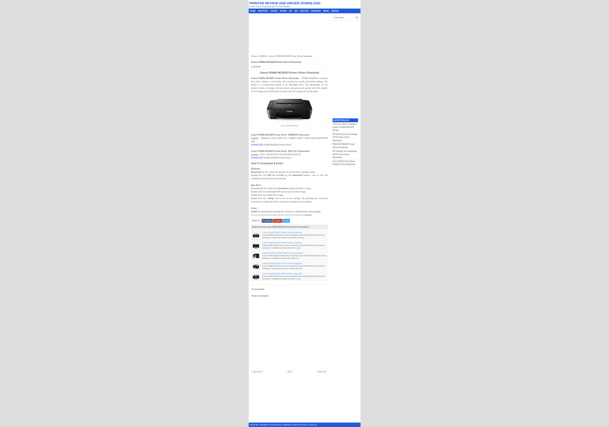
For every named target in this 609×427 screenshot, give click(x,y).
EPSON (283, 11)
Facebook (267, 221)
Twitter (286, 221)
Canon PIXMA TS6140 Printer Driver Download (282, 253)
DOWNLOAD (257, 145)
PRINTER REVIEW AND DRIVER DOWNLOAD (284, 3)
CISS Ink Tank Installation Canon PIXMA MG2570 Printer (345, 127)
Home (253, 11)
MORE (326, 11)
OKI (296, 11)
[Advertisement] (275, 33)
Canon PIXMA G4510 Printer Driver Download (282, 243)
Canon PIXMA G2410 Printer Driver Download (282, 232)
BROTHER (263, 11)
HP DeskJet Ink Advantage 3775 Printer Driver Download (345, 137)
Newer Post (257, 372)
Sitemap (287, 425)
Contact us (312, 425)
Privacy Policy (276, 425)
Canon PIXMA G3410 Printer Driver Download (282, 274)
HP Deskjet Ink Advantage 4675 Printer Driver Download (345, 154)
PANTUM (304, 11)
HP (290, 11)
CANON (273, 11)
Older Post (322, 372)
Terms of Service (299, 425)
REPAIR (335, 11)
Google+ (277, 221)
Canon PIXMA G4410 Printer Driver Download (282, 263)
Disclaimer (264, 425)
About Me (254, 425)
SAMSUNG (316, 11)
